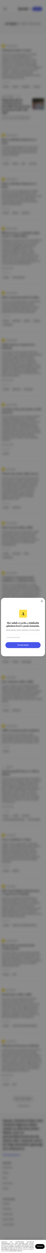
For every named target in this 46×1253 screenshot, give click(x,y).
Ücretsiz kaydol (23, 645)
